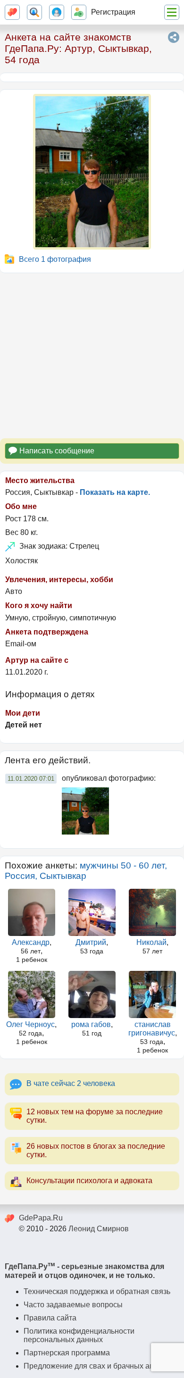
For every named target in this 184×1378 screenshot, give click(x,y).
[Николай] (152, 912)
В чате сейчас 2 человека (70, 1083)
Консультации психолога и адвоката (89, 1181)
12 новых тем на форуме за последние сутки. (94, 1116)
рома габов (91, 1024)
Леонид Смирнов (98, 1229)
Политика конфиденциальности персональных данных (79, 1335)
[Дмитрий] (91, 912)
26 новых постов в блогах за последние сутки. (95, 1150)
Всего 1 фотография (55, 259)
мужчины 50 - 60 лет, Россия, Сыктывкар (86, 870)
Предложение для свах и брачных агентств (100, 1366)
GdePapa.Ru (41, 1218)
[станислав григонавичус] (152, 994)
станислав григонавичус (151, 1028)
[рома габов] (91, 994)
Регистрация (113, 12)
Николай (151, 942)
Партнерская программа (67, 1353)
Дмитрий (90, 942)
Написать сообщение (56, 451)
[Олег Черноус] (31, 994)
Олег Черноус (30, 1024)
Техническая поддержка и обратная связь (97, 1291)
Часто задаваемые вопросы (73, 1305)
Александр (31, 942)
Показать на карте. (115, 492)
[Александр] (31, 912)
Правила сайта (50, 1318)
